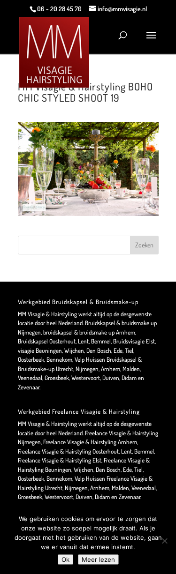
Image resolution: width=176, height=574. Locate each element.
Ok (65, 559)
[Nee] (164, 540)
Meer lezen (98, 559)
